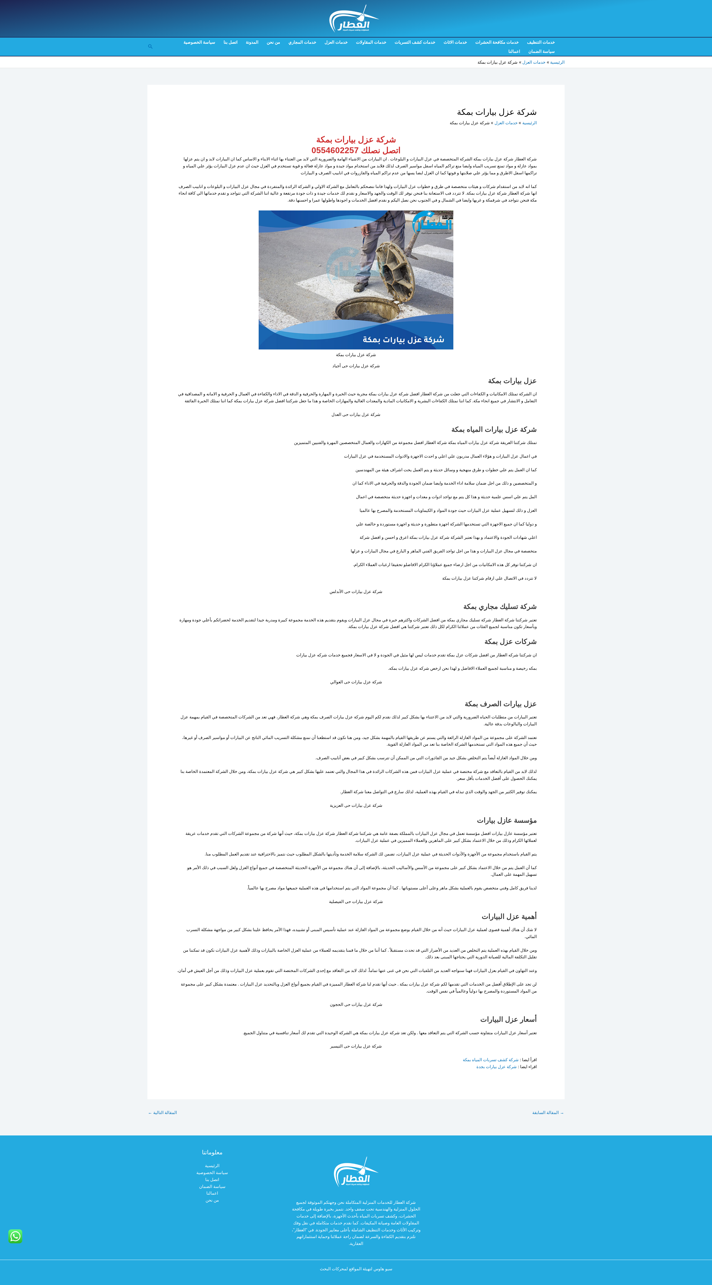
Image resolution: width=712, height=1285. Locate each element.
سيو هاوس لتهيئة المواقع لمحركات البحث (356, 1268)
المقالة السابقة (548, 1112)
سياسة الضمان (541, 51)
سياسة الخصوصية (199, 42)
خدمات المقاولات (371, 42)
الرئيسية (212, 1165)
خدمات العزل (336, 42)
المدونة (252, 42)
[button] (149, 46)
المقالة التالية (162, 1112)
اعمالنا (514, 51)
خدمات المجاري (302, 42)
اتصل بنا (231, 42)
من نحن (273, 42)
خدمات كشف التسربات (415, 42)
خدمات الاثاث (455, 42)
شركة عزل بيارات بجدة (496, 1066)
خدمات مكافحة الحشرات (497, 42)
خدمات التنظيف (541, 42)
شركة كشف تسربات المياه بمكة (491, 1059)
